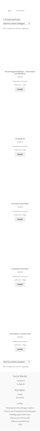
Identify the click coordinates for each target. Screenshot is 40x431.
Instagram (20, 384)
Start (9, 11)
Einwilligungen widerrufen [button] (20, 414)
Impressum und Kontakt (20, 418)
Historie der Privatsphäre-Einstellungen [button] (20, 411)
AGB (20, 424)
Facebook (21, 381)
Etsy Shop (20, 397)
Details (20, 89)
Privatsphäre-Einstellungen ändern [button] (20, 408)
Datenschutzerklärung (20, 421)
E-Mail (20, 394)
